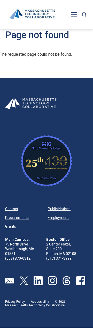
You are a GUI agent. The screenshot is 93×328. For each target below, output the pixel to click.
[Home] (32, 14)
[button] (84, 14)
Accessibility (40, 302)
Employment (58, 218)
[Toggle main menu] (74, 14)
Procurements (17, 218)
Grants (10, 226)
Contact (11, 209)
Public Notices (59, 209)
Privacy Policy (15, 302)
